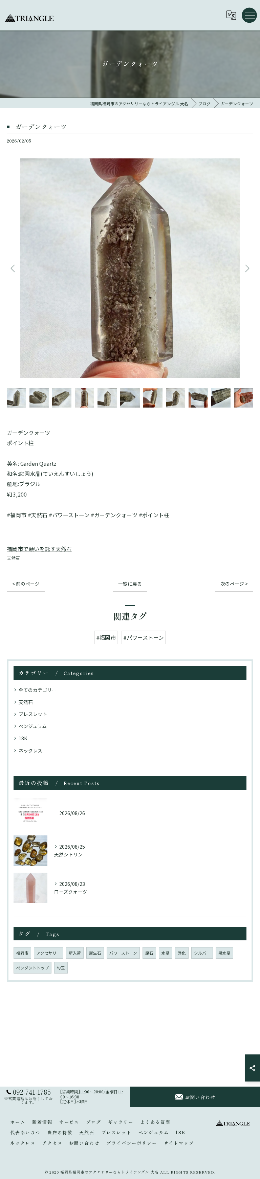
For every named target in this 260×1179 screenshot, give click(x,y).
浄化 (182, 953)
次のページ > (234, 583)
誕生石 (95, 953)
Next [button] (246, 268)
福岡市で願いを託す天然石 (39, 549)
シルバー (202, 953)
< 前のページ (26, 583)
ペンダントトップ (32, 967)
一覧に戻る (130, 583)
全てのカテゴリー (38, 689)
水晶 (165, 953)
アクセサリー (49, 953)
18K (23, 738)
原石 (149, 953)
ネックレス (30, 750)
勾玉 (61, 967)
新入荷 (75, 953)
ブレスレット (33, 714)
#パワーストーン (143, 637)
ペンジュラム (33, 726)
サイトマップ (179, 1143)
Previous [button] (13, 268)
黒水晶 (224, 953)
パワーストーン (123, 953)
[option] (130, 268)
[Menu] (249, 15)
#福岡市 (106, 637)
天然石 (13, 558)
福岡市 (22, 953)
